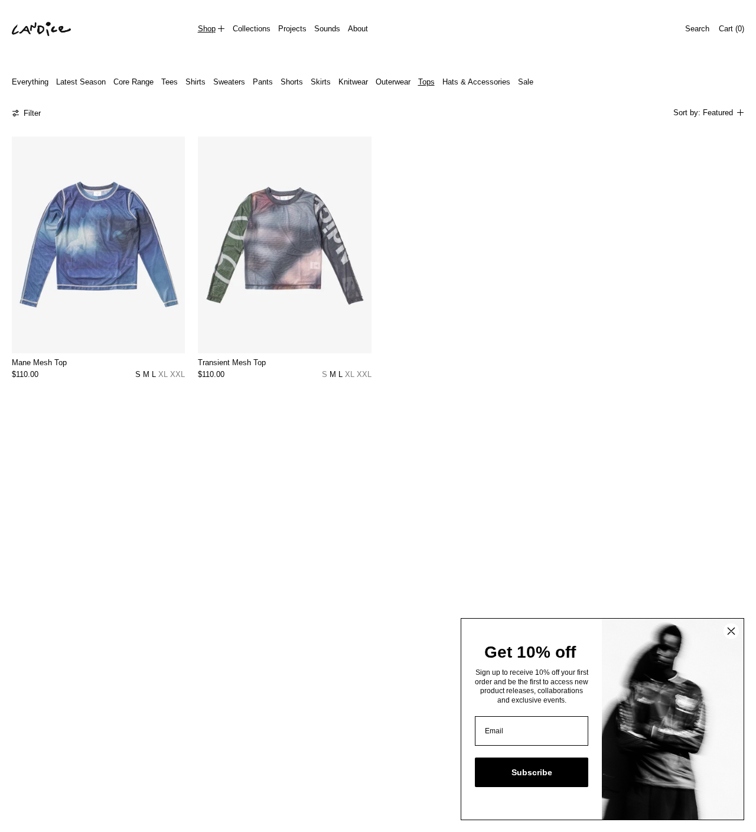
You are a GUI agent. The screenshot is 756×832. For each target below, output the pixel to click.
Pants (263, 81)
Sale (525, 81)
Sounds (327, 28)
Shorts (292, 81)
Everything (30, 81)
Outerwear (393, 81)
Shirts (195, 81)
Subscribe (531, 772)
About (358, 28)
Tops (426, 81)
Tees (169, 81)
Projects (292, 28)
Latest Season (81, 81)
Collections (252, 28)
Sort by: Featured (703, 112)
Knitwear (353, 81)
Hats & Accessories (476, 81)
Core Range (133, 81)
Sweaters (229, 81)
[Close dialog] (731, 631)
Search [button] (697, 28)
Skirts (321, 81)
